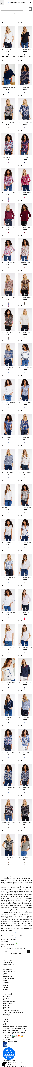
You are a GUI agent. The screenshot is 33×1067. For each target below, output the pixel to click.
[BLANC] (8, 582)
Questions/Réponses (9, 964)
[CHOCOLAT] (24, 302)
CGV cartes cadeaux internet (11, 968)
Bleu (6, 909)
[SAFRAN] (24, 442)
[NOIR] (8, 54)
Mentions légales (7, 969)
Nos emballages (7, 1005)
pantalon (4, 923)
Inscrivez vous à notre (16, 948)
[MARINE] (8, 92)
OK (28, 951)
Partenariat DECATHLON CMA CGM (13, 1012)
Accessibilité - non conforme (11, 1010)
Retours (5, 991)
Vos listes (5, 985)
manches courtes (6, 898)
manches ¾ (27, 896)
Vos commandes (7, 984)
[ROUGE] (8, 162)
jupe (24, 920)
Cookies (5, 973)
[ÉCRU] (24, 337)
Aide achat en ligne (8, 993)
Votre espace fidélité (8, 996)
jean (15, 920)
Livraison (5, 989)
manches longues (17, 896)
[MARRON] (8, 337)
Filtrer (17, 14)
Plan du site (6, 975)
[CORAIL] (8, 827)
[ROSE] (24, 617)
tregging (17, 921)
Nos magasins (7, 1009)
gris (17, 909)
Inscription (6, 980)
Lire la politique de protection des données (12, 1059)
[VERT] (8, 864)
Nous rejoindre (7, 1007)
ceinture (26, 928)
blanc (14, 909)
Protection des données (9, 971)
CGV (4, 966)
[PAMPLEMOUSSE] (8, 197)
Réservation (6, 1018)
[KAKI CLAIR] (8, 127)
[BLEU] (24, 92)
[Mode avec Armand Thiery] (16, 2)
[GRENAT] (8, 232)
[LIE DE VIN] (24, 162)
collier (3, 928)
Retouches (6, 1019)
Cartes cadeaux (7, 1016)
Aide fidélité (6, 998)
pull (2, 921)
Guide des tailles (7, 962)
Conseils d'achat (7, 960)
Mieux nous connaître (9, 1002)
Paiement (5, 987)
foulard (9, 930)
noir (10, 909)
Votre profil (6, 982)
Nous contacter (7, 977)
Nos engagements (8, 1003)
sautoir (18, 928)
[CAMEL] (24, 267)
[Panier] (30, 2)
